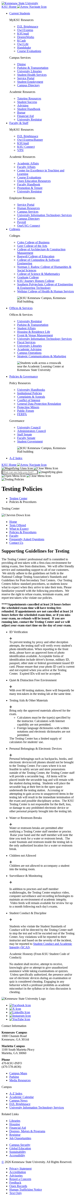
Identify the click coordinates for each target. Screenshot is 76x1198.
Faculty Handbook (28, 184)
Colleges (14, 229)
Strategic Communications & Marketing (41, 356)
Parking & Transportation (32, 67)
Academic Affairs (28, 163)
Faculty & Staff (18, 123)
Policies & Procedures (22, 532)
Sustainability (17, 1151)
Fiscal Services (26, 342)
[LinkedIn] (41, 1012)
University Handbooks (31, 389)
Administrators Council (31, 431)
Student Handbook (28, 109)
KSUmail (23, 33)
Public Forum (25, 410)
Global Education (20, 1148)
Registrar (14, 1134)
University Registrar (29, 119)
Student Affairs (26, 328)
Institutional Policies (29, 393)
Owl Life (22, 44)
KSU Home (9, 464)
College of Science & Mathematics (38, 273)
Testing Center (18, 498)
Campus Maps (18, 1073)
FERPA (22, 414)
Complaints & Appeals (31, 396)
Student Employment (30, 81)
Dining (21, 64)
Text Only (15, 1193)
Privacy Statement (20, 1168)
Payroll (21, 222)
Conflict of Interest (28, 400)
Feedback (15, 1182)
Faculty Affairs (26, 167)
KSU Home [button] (9, 6)
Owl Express (25, 30)
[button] (30, 468)
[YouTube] (41, 1019)
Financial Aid (25, 116)
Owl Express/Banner (30, 139)
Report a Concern (20, 1179)
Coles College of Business (33, 242)
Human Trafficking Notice (25, 1189)
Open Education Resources (34, 181)
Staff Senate (24, 434)
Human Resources (28, 208)
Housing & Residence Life (33, 331)
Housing (14, 1124)
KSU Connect (26, 146)
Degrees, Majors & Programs (27, 1131)
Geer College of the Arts (32, 245)
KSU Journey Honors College (35, 280)
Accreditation (17, 1172)
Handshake (24, 47)
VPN (20, 150)
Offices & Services (21, 308)
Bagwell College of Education (35, 256)
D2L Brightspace (27, 26)
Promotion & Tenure (29, 188)
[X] (41, 1009)
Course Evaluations (29, 51)
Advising (22, 105)
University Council (29, 427)
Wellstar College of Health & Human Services (45, 291)
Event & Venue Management (35, 335)
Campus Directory (28, 85)
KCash (21, 40)
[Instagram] (41, 1016)
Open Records (18, 1186)
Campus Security (19, 1144)
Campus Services (27, 211)
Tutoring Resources (29, 98)
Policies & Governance (23, 376)
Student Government (30, 441)
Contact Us (16, 542)
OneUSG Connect (28, 225)
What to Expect (18, 528)
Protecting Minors (28, 407)
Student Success (27, 102)
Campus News (18, 1100)
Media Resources (20, 1080)
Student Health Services (32, 74)
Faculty (14, 535)
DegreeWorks (25, 37)
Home (13, 521)
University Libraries (29, 71)
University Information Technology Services (44, 215)
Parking (14, 1076)
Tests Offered (17, 525)
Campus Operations (29, 352)
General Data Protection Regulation (39, 403)
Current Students (19, 13)
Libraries (14, 1120)
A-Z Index (15, 458)
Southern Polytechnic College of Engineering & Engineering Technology (45, 286)
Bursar (21, 112)
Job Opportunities (20, 1138)
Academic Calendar (21, 1097)
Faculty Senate (26, 438)
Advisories (16, 1175)
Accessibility (17, 1155)
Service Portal (25, 78)
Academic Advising (29, 349)
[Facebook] (41, 1005)
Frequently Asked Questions (26, 539)
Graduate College (28, 277)
